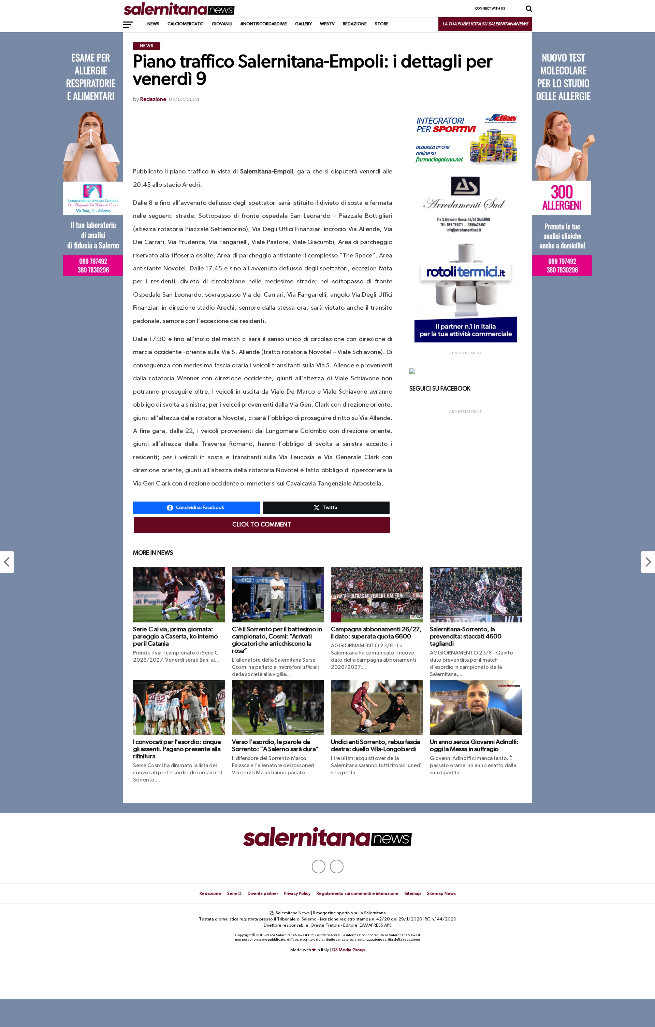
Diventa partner (263, 893)
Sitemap (413, 893)
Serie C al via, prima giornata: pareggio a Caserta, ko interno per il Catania (175, 636)
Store (382, 24)
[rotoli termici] (465, 341)
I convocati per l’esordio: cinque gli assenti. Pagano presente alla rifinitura (177, 749)
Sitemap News (441, 893)
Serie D (234, 893)
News (153, 24)
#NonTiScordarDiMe (264, 24)
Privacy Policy (297, 893)
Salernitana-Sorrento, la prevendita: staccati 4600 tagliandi (465, 636)
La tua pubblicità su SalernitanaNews (485, 24)
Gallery (303, 24)
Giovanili (222, 24)
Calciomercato (186, 24)
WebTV (327, 24)
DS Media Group (348, 950)
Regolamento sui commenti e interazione (357, 893)
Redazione (355, 24)
